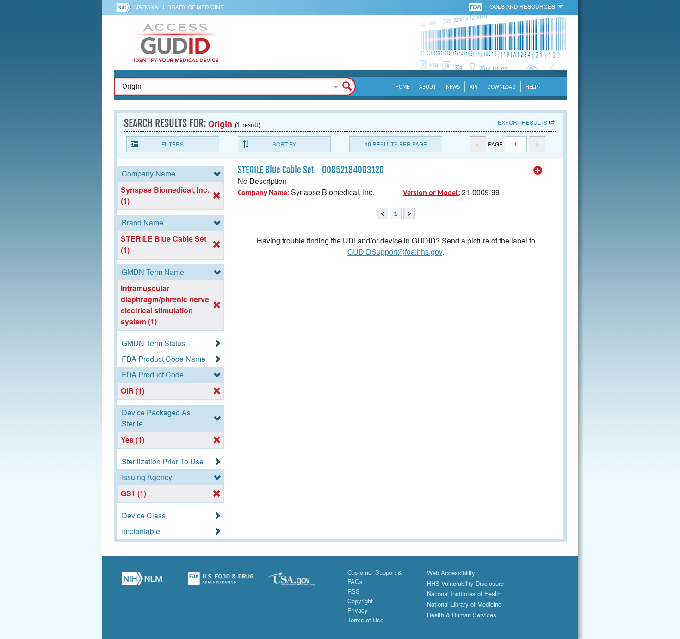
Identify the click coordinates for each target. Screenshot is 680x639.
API (473, 86)
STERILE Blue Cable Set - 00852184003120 (311, 170)
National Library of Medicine (179, 7)
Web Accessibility (451, 572)
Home (402, 86)
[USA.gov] (301, 582)
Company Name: (263, 192)
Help (531, 86)
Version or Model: (431, 192)
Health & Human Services (461, 614)
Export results (522, 122)
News (453, 86)
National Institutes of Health (464, 593)
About (427, 86)
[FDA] (476, 6)
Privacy (357, 610)
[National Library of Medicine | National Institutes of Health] (142, 582)
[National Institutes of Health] (125, 6)
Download (501, 86)
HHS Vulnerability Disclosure (465, 583)
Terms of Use (365, 619)
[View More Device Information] (538, 170)
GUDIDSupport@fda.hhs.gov (394, 251)
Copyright (360, 600)
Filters (172, 144)
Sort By (284, 144)
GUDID (176, 42)
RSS (353, 591)
